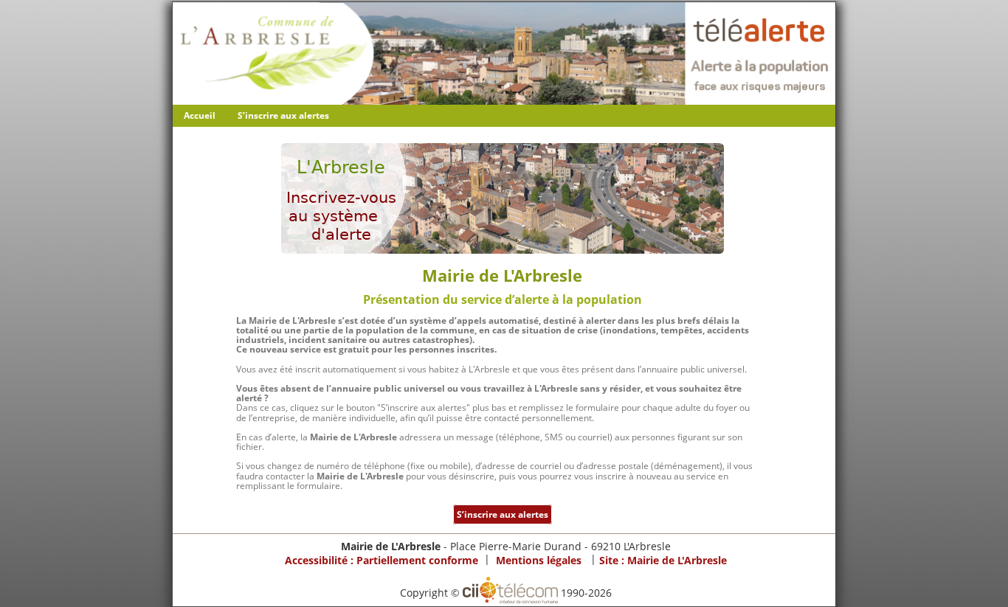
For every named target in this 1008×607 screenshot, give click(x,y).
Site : (663, 560)
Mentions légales (538, 560)
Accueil (199, 115)
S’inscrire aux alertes (283, 115)
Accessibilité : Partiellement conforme (381, 560)
